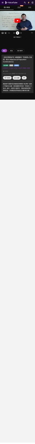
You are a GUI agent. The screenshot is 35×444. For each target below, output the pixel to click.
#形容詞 (5, 68)
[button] (2, 33)
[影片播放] (17, 20)
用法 (11, 50)
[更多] (32, 33)
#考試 (15, 68)
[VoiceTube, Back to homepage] (11, 2)
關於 (4, 50)
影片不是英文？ (17, 37)
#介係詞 (10, 68)
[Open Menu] (2, 2)
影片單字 (20, 50)
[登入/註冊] (32, 2)
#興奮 (24, 68)
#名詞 (20, 68)
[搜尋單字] (25, 2)
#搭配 (28, 68)
